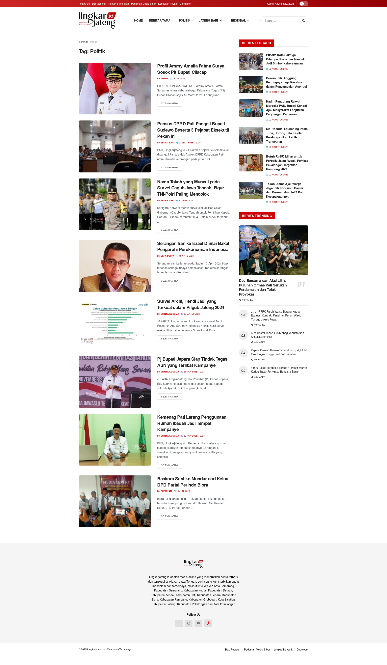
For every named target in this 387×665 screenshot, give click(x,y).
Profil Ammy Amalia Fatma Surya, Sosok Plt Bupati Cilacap (191, 68)
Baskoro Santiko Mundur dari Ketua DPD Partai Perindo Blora (192, 481)
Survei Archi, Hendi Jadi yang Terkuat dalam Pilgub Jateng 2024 (190, 304)
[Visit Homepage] (97, 20)
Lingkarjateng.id (96, 649)
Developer (302, 649)
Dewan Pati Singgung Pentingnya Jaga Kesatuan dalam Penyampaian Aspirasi (286, 82)
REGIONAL (238, 20)
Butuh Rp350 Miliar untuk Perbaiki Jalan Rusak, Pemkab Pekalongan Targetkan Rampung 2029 (287, 162)
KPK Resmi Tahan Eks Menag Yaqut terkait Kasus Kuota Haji (277, 335)
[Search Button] (304, 20)
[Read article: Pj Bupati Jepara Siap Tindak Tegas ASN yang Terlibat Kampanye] (115, 382)
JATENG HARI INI (210, 20)
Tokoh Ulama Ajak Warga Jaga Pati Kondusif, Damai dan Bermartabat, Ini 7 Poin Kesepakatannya (285, 190)
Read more (169, 103)
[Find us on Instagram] (188, 623)
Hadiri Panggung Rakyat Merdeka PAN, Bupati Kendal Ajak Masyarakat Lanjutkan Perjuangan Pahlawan (286, 107)
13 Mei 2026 (178, 78)
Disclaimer (185, 3)
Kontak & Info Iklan (118, 3)
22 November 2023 (194, 435)
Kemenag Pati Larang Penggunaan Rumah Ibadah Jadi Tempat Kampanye (191, 423)
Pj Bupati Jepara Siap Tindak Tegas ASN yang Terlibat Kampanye (192, 362)
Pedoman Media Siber (143, 3)
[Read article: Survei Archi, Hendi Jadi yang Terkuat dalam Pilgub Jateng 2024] (115, 324)
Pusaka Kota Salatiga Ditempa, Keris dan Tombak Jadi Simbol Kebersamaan (285, 59)
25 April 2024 (186, 200)
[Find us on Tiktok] (208, 623)
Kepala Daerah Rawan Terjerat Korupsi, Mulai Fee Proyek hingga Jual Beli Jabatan (279, 352)
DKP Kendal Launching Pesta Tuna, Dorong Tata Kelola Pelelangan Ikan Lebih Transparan (287, 135)
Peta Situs (84, 3)
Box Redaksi (99, 3)
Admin (164, 78)
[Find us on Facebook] (179, 623)
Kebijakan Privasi (167, 3)
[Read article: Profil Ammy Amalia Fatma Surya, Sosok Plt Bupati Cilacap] (115, 88)
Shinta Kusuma (170, 313)
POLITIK (184, 20)
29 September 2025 (189, 142)
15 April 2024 (186, 255)
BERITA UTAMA (159, 20)
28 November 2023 (194, 371)
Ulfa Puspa (167, 255)
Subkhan (166, 491)
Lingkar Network (283, 649)
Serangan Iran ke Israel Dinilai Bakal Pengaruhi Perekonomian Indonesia (193, 246)
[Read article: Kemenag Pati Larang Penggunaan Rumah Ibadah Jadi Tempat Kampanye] (115, 440)
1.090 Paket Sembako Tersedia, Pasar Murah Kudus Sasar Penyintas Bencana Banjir (279, 370)
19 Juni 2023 (183, 491)
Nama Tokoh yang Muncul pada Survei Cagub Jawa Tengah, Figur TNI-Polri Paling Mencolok (190, 187)
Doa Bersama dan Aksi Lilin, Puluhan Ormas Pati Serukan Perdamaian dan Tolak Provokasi (263, 287)
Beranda (83, 42)
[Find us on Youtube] (198, 623)
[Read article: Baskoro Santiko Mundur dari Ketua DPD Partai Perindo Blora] (115, 501)
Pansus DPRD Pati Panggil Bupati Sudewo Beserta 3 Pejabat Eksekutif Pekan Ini (193, 129)
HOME (138, 20)
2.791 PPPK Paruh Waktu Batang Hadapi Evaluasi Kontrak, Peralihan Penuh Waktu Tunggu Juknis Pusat (276, 315)
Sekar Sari (167, 142)
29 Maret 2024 (191, 313)
